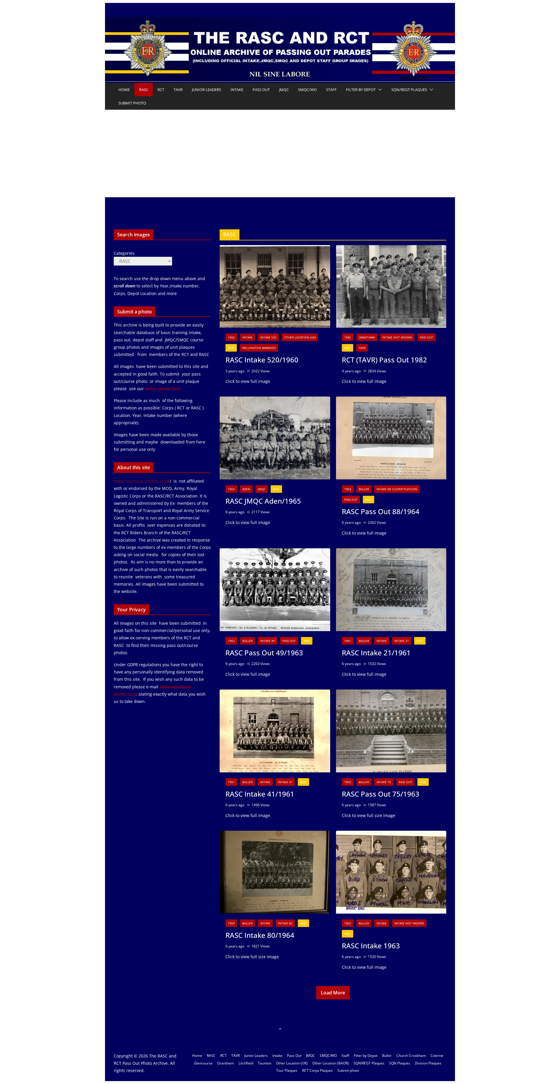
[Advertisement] (280, 153)
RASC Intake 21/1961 (376, 652)
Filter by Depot (361, 89)
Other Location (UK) (300, 337)
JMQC (284, 89)
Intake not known (397, 337)
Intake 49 (267, 641)
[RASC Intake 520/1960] (275, 286)
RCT (161, 89)
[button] (379, 89)
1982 (347, 337)
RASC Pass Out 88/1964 (380, 511)
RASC (143, 89)
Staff (331, 89)
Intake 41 (285, 782)
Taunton (264, 1063)
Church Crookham (411, 1055)
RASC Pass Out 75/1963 (380, 794)
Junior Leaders (206, 89)
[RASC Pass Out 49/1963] (275, 589)
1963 (231, 641)
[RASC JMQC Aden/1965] (275, 438)
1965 (231, 489)
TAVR (178, 89)
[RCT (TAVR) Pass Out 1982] (391, 286)
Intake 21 (401, 641)
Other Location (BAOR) (330, 1063)
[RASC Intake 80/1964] (275, 872)
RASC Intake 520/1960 (261, 359)
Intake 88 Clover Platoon (397, 489)
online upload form (162, 388)
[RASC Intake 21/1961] (391, 589)
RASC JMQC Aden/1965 (263, 501)
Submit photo (132, 103)
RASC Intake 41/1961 (259, 794)
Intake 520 (268, 337)
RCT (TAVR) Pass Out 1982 (384, 359)
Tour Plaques (287, 1070)
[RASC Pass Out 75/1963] (391, 730)
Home (124, 89)
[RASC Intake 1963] (391, 872)
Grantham (367, 337)
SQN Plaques (399, 1063)
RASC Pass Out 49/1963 (264, 652)
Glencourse (203, 1063)
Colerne (436, 1055)
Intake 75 (384, 782)
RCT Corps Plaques (317, 1070)
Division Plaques (428, 1063)
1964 (347, 489)
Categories (124, 253)
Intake (236, 89)
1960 (231, 337)
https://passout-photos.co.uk (142, 481)
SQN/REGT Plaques (409, 89)
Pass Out (261, 89)
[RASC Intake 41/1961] (275, 730)
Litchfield (246, 1063)
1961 (347, 641)
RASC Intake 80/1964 (259, 935)
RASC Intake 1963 (371, 945)
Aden (246, 489)
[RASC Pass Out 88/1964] (391, 438)
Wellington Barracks (259, 348)
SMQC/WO (307, 89)
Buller (364, 489)
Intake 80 (285, 923)
